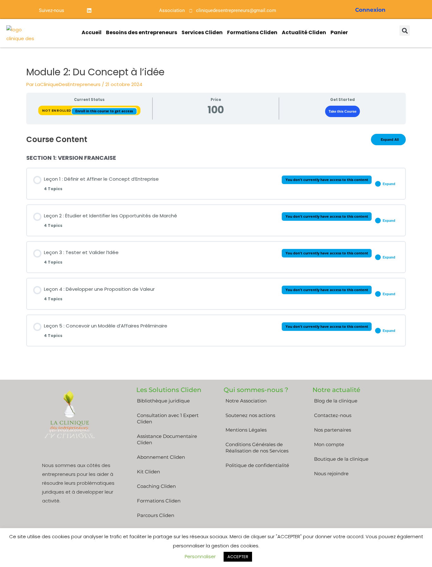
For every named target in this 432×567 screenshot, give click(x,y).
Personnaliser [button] (200, 556)
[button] (404, 30)
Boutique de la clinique (341, 459)
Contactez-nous (332, 415)
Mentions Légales (246, 430)
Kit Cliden (148, 472)
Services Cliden (202, 32)
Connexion (370, 10)
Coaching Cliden (156, 486)
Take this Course (342, 111)
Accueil (92, 32)
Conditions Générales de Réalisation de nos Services (256, 447)
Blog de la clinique (335, 401)
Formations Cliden (252, 32)
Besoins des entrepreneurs (141, 32)
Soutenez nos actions (250, 415)
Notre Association (246, 401)
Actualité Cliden (304, 32)
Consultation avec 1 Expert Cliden (168, 418)
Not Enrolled (57, 110)
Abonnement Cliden (161, 457)
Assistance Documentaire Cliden (167, 439)
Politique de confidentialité (257, 465)
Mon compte (329, 444)
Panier (339, 32)
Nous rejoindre (331, 473)
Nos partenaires (332, 430)
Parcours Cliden (155, 515)
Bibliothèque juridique (163, 401)
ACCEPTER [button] (237, 557)
